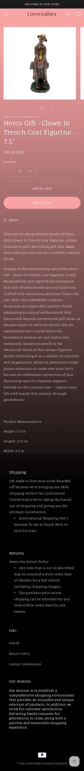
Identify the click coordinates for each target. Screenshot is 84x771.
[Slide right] (52, 108)
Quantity (10, 162)
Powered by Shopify (55, 763)
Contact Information (25, 664)
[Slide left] (32, 108)
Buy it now (42, 202)
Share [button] (13, 220)
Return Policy (19, 653)
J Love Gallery (34, 763)
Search (14, 643)
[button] (6, 14)
